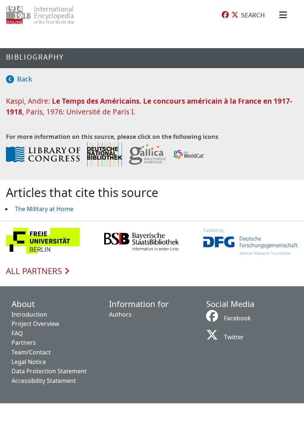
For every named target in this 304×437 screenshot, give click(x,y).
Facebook (237, 318)
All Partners (35, 271)
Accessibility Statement (43, 381)
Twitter (234, 337)
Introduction (29, 314)
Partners (23, 342)
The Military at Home (44, 209)
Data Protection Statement (49, 371)
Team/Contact (31, 352)
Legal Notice (28, 362)
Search (253, 14)
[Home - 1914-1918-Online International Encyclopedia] (46, 15)
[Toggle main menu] (284, 15)
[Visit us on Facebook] (225, 15)
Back (24, 78)
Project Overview (35, 324)
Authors (120, 314)
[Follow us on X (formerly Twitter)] (234, 15)
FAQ (17, 333)
